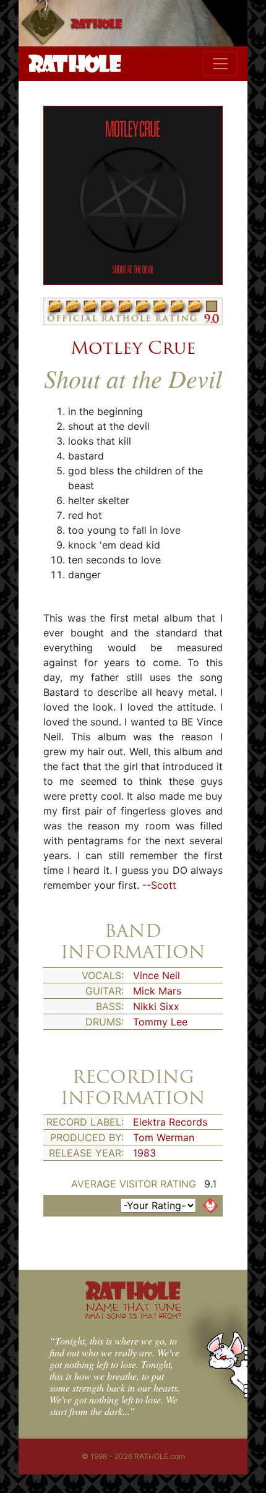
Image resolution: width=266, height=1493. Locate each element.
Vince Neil (156, 975)
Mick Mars (157, 991)
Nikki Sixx (156, 1006)
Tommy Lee (160, 1022)
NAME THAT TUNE (133, 1310)
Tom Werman (163, 1137)
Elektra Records (170, 1122)
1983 (144, 1153)
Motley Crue (133, 347)
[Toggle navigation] (220, 63)
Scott (163, 885)
